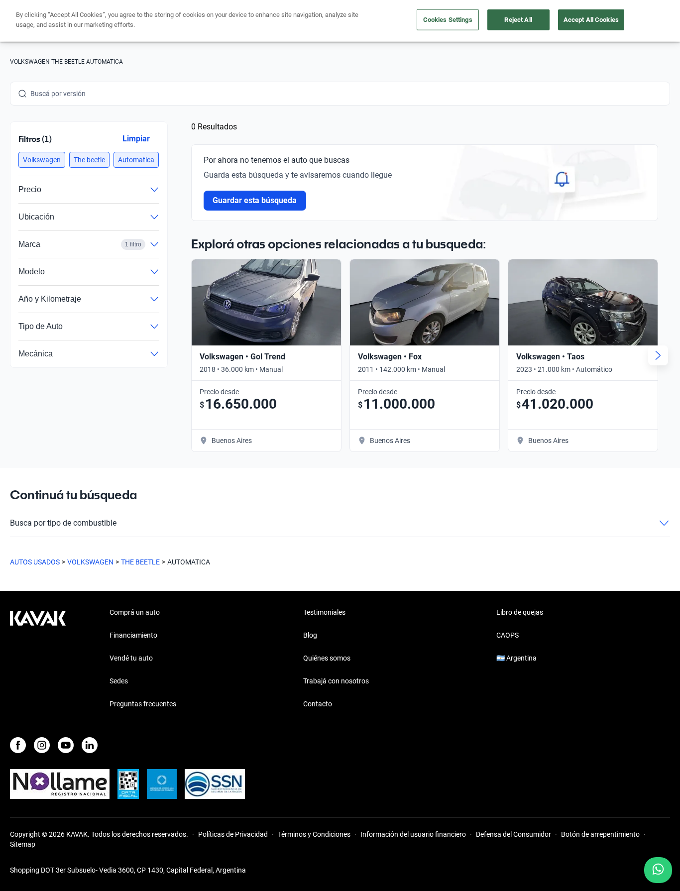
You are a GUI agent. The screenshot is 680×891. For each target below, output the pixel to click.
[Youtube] (66, 745)
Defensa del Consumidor (513, 834)
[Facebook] (18, 745)
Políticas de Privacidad (233, 834)
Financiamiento (133, 635)
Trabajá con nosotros (336, 681)
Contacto (317, 704)
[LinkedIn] (90, 745)
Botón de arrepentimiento (600, 834)
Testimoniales (324, 612)
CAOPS (507, 635)
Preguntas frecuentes (143, 704)
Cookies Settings (447, 19)
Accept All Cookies (591, 19)
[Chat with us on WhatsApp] (658, 870)
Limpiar (136, 138)
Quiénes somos (326, 658)
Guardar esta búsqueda (255, 200)
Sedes (119, 681)
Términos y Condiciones (314, 834)
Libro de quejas (519, 612)
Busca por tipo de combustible (63, 523)
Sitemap (22, 844)
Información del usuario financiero (413, 834)
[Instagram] (42, 745)
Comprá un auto (135, 612)
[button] (41, 160)
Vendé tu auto (131, 658)
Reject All (518, 19)
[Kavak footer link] (38, 659)
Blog (310, 635)
